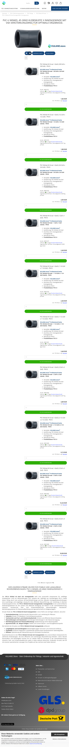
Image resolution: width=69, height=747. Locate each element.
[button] (49, 3)
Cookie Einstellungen (43, 689)
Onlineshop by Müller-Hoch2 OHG (14, 683)
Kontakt (40, 675)
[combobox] (38, 53)
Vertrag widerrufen (7, 724)
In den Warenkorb (46, 109)
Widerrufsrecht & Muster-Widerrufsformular (50, 680)
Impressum (41, 683)
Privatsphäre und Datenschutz (46, 669)
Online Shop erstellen (28, 729)
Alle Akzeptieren (59, 734)
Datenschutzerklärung (36, 743)
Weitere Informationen (59, 739)
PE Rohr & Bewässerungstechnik (29, 8)
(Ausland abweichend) (56, 91)
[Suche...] (36, 3)
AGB (39, 672)
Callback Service (42, 686)
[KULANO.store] (4, 3)
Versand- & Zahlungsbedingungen (47, 677)
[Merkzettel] (57, 3)
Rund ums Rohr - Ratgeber (60, 8)
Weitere (44, 8)
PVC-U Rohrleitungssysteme (10, 8)
